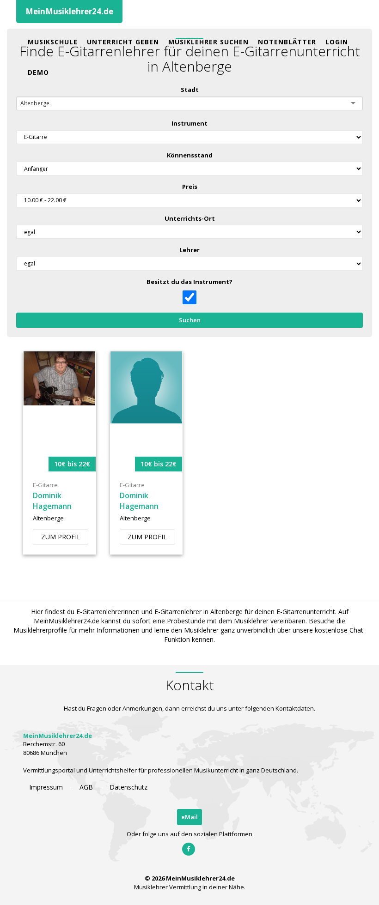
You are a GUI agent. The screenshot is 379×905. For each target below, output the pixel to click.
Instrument (189, 123)
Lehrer (189, 250)
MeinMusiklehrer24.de (69, 11)
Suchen (190, 320)
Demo (38, 72)
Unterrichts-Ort (190, 218)
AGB (86, 787)
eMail (189, 817)
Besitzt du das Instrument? (189, 282)
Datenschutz (128, 787)
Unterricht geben (123, 41)
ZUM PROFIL (60, 536)
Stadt (190, 89)
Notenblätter (287, 41)
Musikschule (53, 41)
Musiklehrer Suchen (208, 41)
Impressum (46, 787)
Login (336, 41)
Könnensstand (190, 155)
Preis (189, 186)
